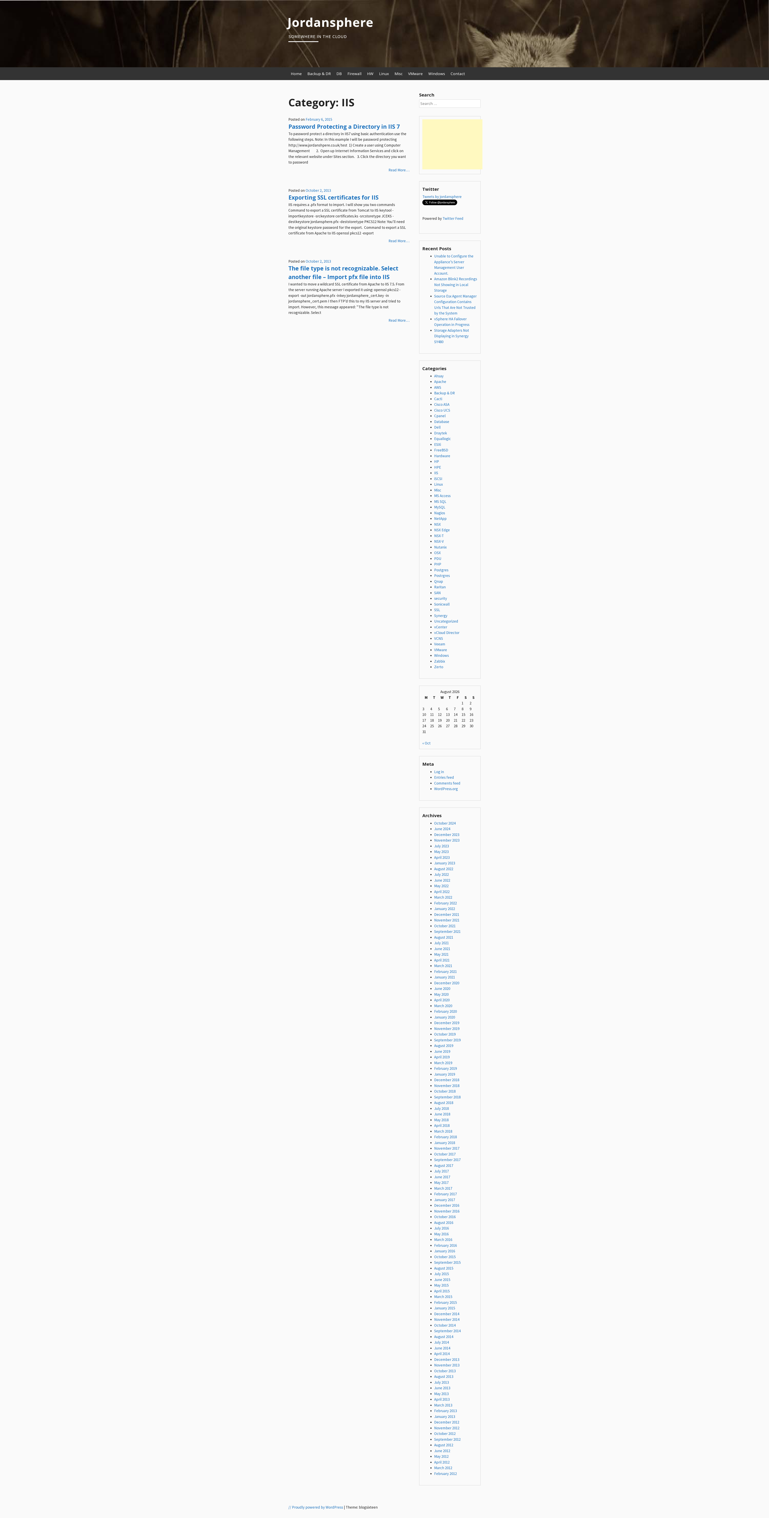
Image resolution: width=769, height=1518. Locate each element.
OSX (437, 552)
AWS (437, 387)
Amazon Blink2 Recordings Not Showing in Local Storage (455, 284)
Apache (440, 381)
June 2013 (442, 1387)
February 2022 (445, 903)
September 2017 (447, 1159)
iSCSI (438, 478)
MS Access (442, 495)
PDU (437, 558)
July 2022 (441, 874)
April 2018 (442, 1125)
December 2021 (446, 914)
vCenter (440, 627)
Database (441, 421)
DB (339, 73)
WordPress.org (446, 788)
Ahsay (439, 376)
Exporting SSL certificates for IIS (333, 197)
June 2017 (442, 1176)
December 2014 (446, 1313)
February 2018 (445, 1136)
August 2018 (443, 1102)
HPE (437, 467)
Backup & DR (319, 73)
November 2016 (446, 1211)
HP (436, 461)
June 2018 (442, 1114)
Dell (437, 427)
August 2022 (443, 868)
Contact (458, 73)
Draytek (440, 433)
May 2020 (441, 994)
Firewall (354, 73)
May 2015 (441, 1285)
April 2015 (442, 1291)
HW (370, 73)
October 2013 (445, 1370)
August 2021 (443, 937)
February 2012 (445, 1473)
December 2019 (446, 1022)
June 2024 (442, 828)
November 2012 (446, 1428)
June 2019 (442, 1051)
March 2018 (443, 1131)
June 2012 (442, 1450)
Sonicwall (442, 604)
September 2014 (447, 1330)
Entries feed (444, 777)
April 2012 (442, 1462)
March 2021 (443, 965)
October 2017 (445, 1154)
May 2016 (441, 1234)
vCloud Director (446, 632)
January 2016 (444, 1251)
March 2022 (443, 897)
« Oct (426, 743)
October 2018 (445, 1091)
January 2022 (444, 908)
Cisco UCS (442, 410)
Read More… (399, 170)
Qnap (438, 581)
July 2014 (441, 1342)
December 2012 (446, 1422)
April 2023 (442, 857)
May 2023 (441, 851)
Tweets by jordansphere (442, 196)
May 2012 (441, 1456)
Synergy (440, 615)
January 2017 (444, 1199)
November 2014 (446, 1319)
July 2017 (441, 1171)
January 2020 (444, 1017)
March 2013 (443, 1405)
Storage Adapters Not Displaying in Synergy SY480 (451, 336)
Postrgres (442, 575)
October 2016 (445, 1216)
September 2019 (447, 1040)
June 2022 (442, 880)
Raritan (440, 587)
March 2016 (443, 1239)
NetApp (440, 518)
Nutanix (440, 547)
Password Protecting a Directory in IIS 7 (344, 126)
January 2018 (444, 1142)
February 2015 (445, 1302)
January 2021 (444, 977)
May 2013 (441, 1393)
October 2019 (445, 1034)
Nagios (439, 512)
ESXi (437, 444)
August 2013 (443, 1376)
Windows (436, 73)
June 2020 (442, 988)
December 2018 (446, 1079)
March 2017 (443, 1188)
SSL (437, 609)
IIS (436, 472)
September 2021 (447, 931)
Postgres (441, 570)
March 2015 (443, 1296)
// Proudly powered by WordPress (315, 1507)
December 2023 (446, 834)
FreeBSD (441, 450)
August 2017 (443, 1165)
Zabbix (439, 661)
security (440, 598)
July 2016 (441, 1228)
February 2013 (445, 1410)
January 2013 (444, 1416)
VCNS (438, 638)
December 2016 (446, 1205)
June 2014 (442, 1348)
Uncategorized (446, 621)
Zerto (438, 666)
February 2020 (445, 1011)
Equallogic (442, 438)
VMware (415, 73)
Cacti (438, 398)
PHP (437, 564)
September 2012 (447, 1439)
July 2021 (441, 942)
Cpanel (440, 415)
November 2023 (446, 840)
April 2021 (442, 960)
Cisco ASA (441, 404)
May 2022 (441, 885)
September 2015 (447, 1262)
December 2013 (446, 1359)
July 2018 (441, 1108)
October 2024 (445, 823)
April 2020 (442, 1000)
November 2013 (446, 1365)
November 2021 (446, 920)
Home (296, 73)
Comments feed (447, 783)
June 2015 (442, 1279)
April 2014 (442, 1353)
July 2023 (441, 846)
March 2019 (443, 1062)
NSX (437, 524)
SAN (437, 592)
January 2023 (444, 863)
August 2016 (443, 1222)
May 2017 (441, 1182)
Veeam (439, 644)
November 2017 (446, 1148)
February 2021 (445, 971)
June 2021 (442, 948)
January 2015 (444, 1308)
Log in (439, 771)
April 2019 (442, 1057)
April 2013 (442, 1399)
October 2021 (445, 925)
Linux (384, 73)
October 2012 (445, 1433)
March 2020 (443, 1005)
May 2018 (441, 1119)
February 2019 (445, 1068)
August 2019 (443, 1045)
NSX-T (439, 535)
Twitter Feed (453, 218)
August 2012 (443, 1445)
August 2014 (443, 1336)
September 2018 (447, 1097)
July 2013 (441, 1382)
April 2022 (442, 891)
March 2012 (443, 1467)
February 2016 (445, 1245)
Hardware (442, 455)
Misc (399, 73)
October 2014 (445, 1325)
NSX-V (439, 541)
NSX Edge (442, 529)
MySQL (439, 507)
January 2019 (444, 1074)
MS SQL (440, 501)
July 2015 (441, 1273)
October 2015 (445, 1256)
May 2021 (441, 954)
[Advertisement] (452, 144)
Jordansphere (330, 22)
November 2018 (446, 1085)
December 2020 (446, 983)
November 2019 (446, 1028)
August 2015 (443, 1268)
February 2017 (445, 1193)
